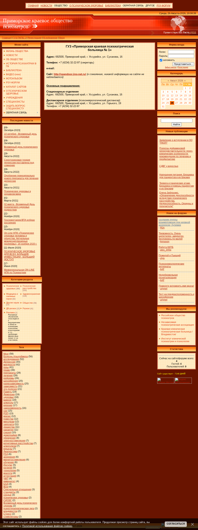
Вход (62, 37)
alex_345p (165, 250)
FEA (162, 227)
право (6, 370)
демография (10, 435)
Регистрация (35, 37)
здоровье (8, 397)
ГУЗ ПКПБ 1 (19, 37)
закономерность (12, 408)
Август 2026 (176, 80)
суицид (7, 432)
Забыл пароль (170, 67)
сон (5, 410)
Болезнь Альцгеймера (15, 356)
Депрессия (9, 362)
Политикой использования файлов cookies (47, 526)
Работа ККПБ (166, 247)
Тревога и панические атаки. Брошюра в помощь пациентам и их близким (176, 186)
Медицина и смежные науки (12, 296)
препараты (9, 372)
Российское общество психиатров (173, 316)
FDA (5, 454)
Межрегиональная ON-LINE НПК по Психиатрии (19, 271)
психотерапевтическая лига (18, 508)
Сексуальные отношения (17, 489)
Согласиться (176, 523)
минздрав (8, 421)
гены (6, 367)
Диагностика (10, 451)
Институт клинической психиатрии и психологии (175, 340)
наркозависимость (13, 383)
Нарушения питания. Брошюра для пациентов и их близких (176, 176)
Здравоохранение (31, 294)
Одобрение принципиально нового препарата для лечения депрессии (21, 178)
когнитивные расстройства (18, 443)
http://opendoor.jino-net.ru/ (70, 74)
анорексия (9, 457)
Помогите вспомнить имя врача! (176, 286)
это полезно (10, 389)
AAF (162, 269)
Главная (6, 37)
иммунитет (9, 481)
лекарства (9, 427)
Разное (26, 308)
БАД (5, 484)
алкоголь (8, 402)
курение (7, 405)
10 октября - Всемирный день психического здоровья (20, 135)
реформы (8, 378)
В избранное (50, 37)
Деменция (9, 394)
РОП (6, 413)
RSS (193, 32)
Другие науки (12, 302)
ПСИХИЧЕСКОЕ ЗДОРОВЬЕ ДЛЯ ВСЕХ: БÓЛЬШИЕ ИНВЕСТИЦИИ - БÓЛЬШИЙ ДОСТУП (19, 255)
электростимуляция (14, 440)
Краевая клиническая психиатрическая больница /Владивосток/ (177, 332)
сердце (7, 495)
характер (8, 429)
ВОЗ (5, 486)
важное (7, 400)
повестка (8, 419)
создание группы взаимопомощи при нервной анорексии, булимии (174, 222)
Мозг (6, 353)
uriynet (163, 288)
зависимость (10, 386)
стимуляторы (10, 516)
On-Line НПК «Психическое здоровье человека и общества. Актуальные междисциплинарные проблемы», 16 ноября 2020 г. (20, 238)
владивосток (10, 511)
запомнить (169, 60)
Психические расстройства (29, 287)
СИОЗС (7, 500)
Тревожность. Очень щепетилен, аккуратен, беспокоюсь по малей (171, 236)
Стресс (7, 514)
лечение (8, 375)
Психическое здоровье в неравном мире (17, 192)
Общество (28, 303)
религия (7, 467)
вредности (9, 364)
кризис (7, 416)
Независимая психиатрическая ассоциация (177, 323)
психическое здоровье (15, 497)
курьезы (7, 448)
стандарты (9, 492)
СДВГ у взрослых (168, 166)
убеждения (9, 438)
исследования (11, 359)
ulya (162, 258)
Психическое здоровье (12, 287)
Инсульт (7, 465)
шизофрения (10, 381)
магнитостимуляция (14, 459)
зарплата (8, 424)
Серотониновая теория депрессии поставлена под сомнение (19, 163)
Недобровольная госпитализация (168, 276)
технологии (9, 470)
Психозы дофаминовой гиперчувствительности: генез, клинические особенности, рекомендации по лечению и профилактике (176, 154)
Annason (164, 241)
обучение (8, 462)
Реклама (10, 312)
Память (7, 391)
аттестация (9, 476)
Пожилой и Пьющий (170, 255)
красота (7, 473)
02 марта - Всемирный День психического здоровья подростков (19, 207)
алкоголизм (9, 446)
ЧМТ (5, 478)
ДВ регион (11, 308)
